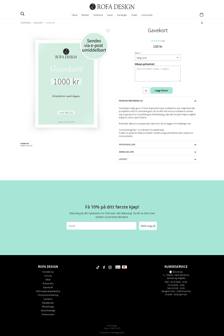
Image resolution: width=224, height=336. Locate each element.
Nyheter (85, 14)
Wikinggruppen (117, 332)
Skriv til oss (177, 271)
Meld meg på (148, 226)
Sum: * (138, 52)
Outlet (134, 14)
